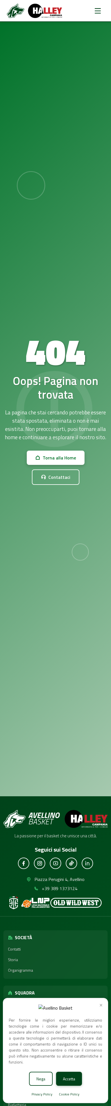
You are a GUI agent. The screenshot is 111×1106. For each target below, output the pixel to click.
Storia (13, 960)
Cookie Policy (69, 1094)
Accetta (69, 1079)
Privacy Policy (42, 1094)
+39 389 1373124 (59, 888)
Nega (40, 1079)
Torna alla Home (59, 457)
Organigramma (20, 970)
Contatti (14, 949)
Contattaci (59, 477)
